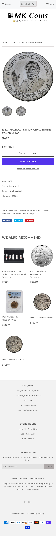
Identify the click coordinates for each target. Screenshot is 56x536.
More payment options (28, 169)
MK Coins (20, 513)
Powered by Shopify (35, 513)
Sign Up (49, 467)
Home (4, 42)
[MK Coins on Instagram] (29, 502)
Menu (8, 4)
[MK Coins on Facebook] (25, 502)
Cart (52, 4)
